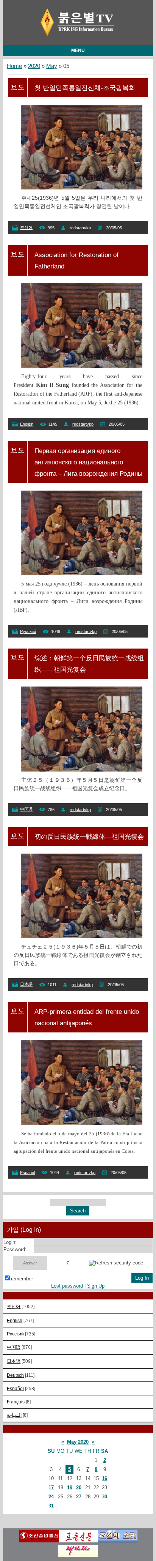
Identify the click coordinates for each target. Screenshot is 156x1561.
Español (27, 1172)
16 (104, 1478)
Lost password (67, 1286)
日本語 (26, 984)
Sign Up (96, 1286)
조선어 (26, 227)
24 (51, 1496)
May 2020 (78, 1442)
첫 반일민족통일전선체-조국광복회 (84, 88)
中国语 (26, 809)
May (51, 66)
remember (22, 1279)
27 (78, 1496)
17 (51, 1487)
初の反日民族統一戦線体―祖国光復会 (89, 836)
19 (69, 1487)
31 (51, 1506)
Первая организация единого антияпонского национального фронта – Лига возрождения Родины (88, 462)
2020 (34, 66)
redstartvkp (80, 228)
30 (104, 1496)
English (26, 424)
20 (78, 1487)
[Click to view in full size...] (85, 188)
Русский (28, 631)
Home (14, 66)
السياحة (14, 1415)
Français (16, 1401)
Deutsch (15, 1375)
